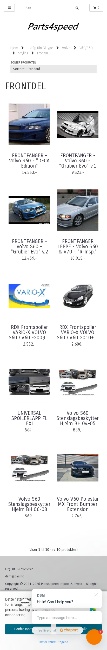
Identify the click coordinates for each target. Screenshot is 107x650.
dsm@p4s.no (14, 576)
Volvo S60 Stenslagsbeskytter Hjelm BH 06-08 (29, 504)
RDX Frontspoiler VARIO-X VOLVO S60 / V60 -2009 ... (29, 332)
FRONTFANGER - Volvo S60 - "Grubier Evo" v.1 (77, 161)
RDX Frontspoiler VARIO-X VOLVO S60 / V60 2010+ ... (77, 332)
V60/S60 (86, 48)
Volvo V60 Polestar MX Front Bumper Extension (78, 504)
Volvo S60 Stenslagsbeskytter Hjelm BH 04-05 (78, 418)
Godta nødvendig (28, 629)
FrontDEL (43, 53)
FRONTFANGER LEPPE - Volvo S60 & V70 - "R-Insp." (77, 246)
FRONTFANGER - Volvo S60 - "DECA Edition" (29, 161)
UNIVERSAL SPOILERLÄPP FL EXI (29, 418)
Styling (23, 53)
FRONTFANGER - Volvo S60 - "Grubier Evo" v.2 (29, 246)
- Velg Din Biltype (40, 48)
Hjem (14, 48)
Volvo (66, 48)
